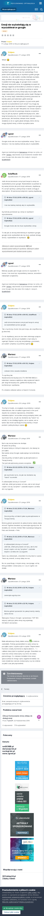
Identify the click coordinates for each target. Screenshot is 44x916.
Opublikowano (19, 55)
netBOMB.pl (8, 746)
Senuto (5, 742)
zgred (31, 197)
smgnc (9, 155)
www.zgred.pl (8, 753)
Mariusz (31, 508)
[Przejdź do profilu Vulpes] (4, 53)
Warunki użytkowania (10, 902)
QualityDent (6, 160)
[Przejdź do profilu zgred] (4, 135)
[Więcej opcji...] (39, 53)
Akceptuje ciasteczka (13, 908)
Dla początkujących (22, 44)
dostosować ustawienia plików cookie (16, 897)
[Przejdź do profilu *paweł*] (39, 717)
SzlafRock (32, 315)
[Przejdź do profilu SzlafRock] (4, 175)
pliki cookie (32, 892)
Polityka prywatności (26, 902)
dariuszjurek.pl (9, 749)
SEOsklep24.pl (9, 876)
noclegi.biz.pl (8, 751)
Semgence (23, 152)
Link (17, 82)
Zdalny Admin (8, 878)
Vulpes (31, 363)
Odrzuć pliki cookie (11, 912)
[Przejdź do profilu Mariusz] (4, 355)
